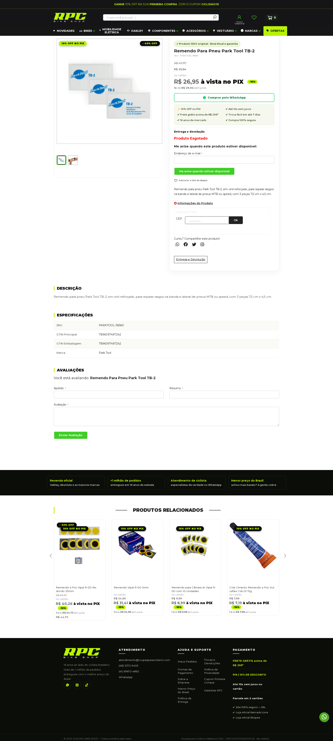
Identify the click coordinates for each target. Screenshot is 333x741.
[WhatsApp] (67, 685)
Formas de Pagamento (185, 671)
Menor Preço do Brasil (186, 690)
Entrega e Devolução (190, 259)
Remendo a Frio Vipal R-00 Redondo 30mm (76, 589)
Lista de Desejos (254, 17)
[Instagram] (77, 685)
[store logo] (70, 17)
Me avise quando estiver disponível (204, 171)
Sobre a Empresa (183, 680)
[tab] (166, 288)
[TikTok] (87, 685)
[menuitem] (64, 31)
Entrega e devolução (189, 131)
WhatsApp (126, 677)
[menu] (169, 31)
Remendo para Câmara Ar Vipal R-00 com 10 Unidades (194, 589)
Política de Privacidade (211, 671)
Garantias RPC (213, 690)
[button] (61, 160)
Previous (49, 559)
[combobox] (157, 17)
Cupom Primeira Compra (214, 680)
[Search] (214, 17)
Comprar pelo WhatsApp (227, 97)
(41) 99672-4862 (129, 671)
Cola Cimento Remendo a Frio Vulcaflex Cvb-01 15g (252, 589)
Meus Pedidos (187, 661)
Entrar (239, 17)
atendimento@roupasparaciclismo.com (144, 660)
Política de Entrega (184, 700)
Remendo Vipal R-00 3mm (131, 587)
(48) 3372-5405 (128, 665)
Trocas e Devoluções (212, 661)
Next (283, 559)
